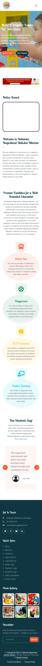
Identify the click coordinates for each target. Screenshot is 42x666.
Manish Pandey (22, 657)
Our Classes (22, 53)
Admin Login (9, 564)
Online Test (7, 53)
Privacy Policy (10, 579)
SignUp (34, 639)
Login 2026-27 (10, 557)
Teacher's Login (11, 568)
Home (7, 546)
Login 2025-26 (10, 561)
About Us (8, 550)
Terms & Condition (14, 662)
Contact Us (9, 553)
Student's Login (11, 572)
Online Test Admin (12, 575)
